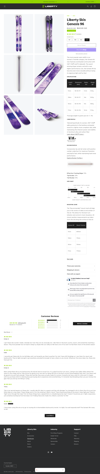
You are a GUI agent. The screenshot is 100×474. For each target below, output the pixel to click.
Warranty (76, 438)
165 (81, 40)
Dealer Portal (54, 436)
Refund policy (19, 471)
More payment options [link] (81, 53)
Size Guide (70, 259)
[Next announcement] (68, 1)
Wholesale (54, 438)
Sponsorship (54, 441)
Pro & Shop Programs (56, 433)
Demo (29, 444)
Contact (76, 433)
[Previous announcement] (32, 1)
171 (88, 40)
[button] (4, 6)
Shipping (76, 441)
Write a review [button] (82, 323)
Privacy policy (27, 471)
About (29, 441)
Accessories (30, 436)
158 (75, 40)
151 (69, 40)
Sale (74, 15)
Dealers (29, 447)
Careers (53, 444)
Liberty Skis (11, 471)
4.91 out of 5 (22, 323)
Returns (76, 444)
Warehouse (30, 438)
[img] (8, 336)
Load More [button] (50, 415)
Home (68, 15)
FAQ (75, 436)
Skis (28, 433)
